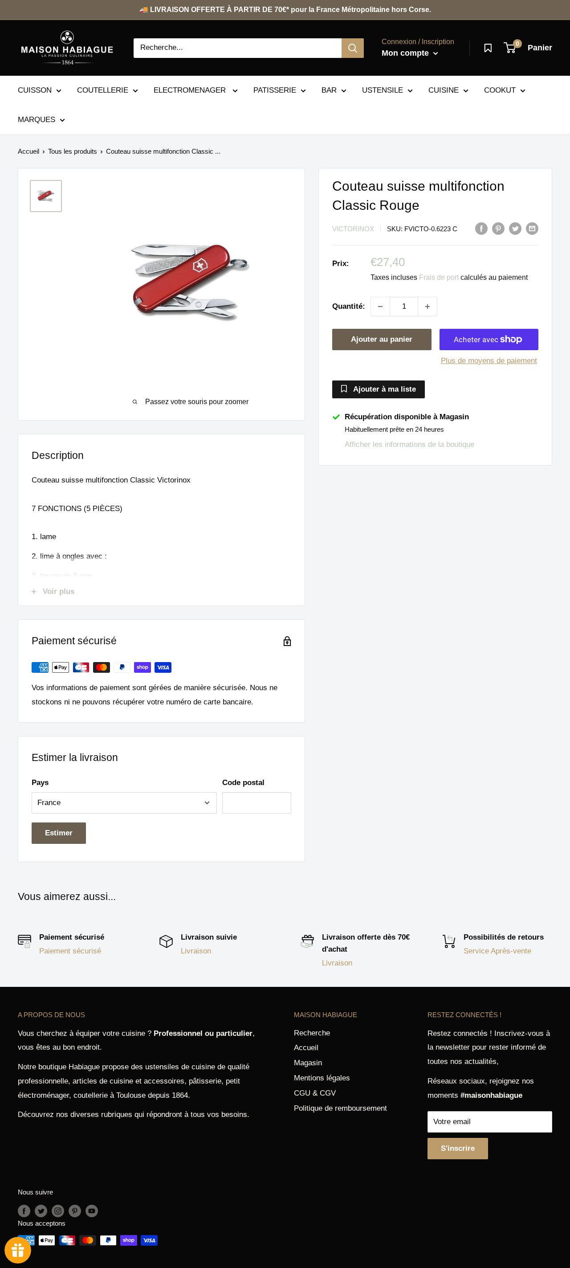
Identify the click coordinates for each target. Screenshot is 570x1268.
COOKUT (500, 90)
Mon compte (406, 53)
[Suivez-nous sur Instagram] (58, 1210)
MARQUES (36, 119)
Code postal (243, 782)
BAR (329, 90)
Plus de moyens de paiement (489, 360)
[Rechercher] (353, 48)
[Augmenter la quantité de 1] (427, 306)
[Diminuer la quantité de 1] (380, 306)
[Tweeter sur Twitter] (515, 228)
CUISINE (443, 90)
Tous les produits (72, 151)
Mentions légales (322, 1078)
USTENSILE (382, 90)
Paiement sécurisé (70, 951)
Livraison (196, 951)
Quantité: (348, 306)
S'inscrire (458, 1148)
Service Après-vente (497, 951)
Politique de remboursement (340, 1108)
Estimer (59, 833)
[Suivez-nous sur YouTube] (92, 1210)
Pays (40, 782)
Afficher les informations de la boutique (409, 444)
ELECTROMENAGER (191, 90)
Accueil (28, 151)
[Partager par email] (532, 228)
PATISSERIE (274, 90)
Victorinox (353, 229)
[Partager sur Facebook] (481, 228)
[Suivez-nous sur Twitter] (41, 1210)
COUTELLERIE (102, 90)
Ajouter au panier (381, 339)
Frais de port (439, 277)
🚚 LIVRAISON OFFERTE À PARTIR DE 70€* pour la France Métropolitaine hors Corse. (285, 9)
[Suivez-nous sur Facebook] (24, 1210)
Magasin (308, 1063)
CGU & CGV (315, 1093)
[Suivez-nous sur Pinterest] (75, 1210)
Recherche (312, 1033)
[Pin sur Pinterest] (498, 228)
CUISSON (35, 90)
